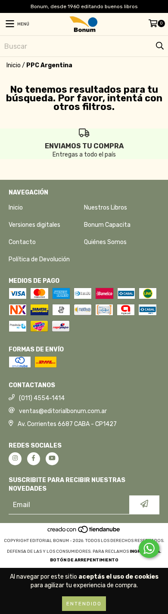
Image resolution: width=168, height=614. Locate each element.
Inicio (13, 65)
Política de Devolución (39, 259)
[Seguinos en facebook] (33, 458)
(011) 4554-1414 (42, 398)
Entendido (84, 604)
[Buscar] (159, 46)
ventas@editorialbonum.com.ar (63, 411)
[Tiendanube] (84, 532)
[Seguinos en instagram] (15, 458)
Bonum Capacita (107, 225)
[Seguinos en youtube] (52, 458)
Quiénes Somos (105, 242)
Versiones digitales (34, 225)
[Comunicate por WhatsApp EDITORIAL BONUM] (149, 548)
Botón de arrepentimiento (84, 560)
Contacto (22, 242)
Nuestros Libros (105, 207)
